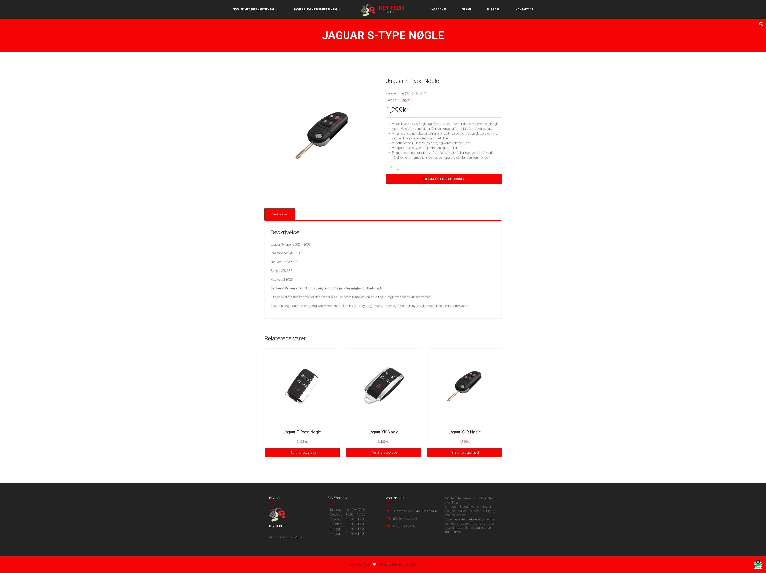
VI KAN (466, 9)
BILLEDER (493, 9)
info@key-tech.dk (405, 519)
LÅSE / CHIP (438, 9)
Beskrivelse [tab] (279, 214)
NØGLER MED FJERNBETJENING (253, 9)
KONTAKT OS (524, 9)
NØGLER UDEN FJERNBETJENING (315, 9)
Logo (385, 9)
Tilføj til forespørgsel (444, 179)
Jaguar (405, 100)
